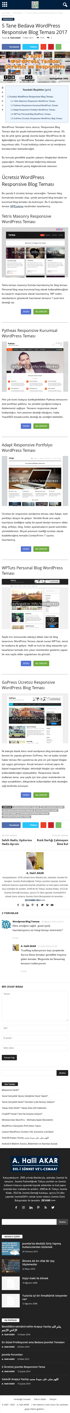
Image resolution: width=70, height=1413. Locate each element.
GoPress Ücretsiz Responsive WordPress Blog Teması (36, 118)
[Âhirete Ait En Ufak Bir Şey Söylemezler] (11, 1266)
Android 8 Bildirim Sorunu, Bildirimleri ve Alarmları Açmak (29, 1144)
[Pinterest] (33, 905)
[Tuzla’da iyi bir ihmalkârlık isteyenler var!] (11, 1300)
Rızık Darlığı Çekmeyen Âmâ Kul (52, 842)
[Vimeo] (47, 905)
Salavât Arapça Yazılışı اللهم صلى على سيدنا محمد (25, 1138)
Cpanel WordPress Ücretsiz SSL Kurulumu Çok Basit (27, 1132)
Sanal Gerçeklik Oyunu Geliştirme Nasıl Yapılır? (25, 1096)
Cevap (15, 938)
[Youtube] (52, 905)
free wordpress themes (46, 810)
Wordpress (18, 13)
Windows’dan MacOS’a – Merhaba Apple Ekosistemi (27, 1120)
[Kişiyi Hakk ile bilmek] (11, 1283)
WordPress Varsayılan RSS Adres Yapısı (21, 1126)
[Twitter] (42, 905)
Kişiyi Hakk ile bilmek (35, 1278)
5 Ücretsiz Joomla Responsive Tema (23, 1367)
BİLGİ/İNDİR (41, 311)
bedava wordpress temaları (26, 807)
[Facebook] (18, 905)
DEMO (26, 311)
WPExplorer (17, 206)
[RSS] (46, 1208)
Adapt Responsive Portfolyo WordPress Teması (33, 110)
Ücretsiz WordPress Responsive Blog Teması (30, 96)
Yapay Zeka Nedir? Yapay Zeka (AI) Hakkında (24, 1108)
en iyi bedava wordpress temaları (18, 810)
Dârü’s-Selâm (40, 1399)
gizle (47, 90)
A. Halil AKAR (14, 37)
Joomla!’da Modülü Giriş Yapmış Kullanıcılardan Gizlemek (41, 1245)
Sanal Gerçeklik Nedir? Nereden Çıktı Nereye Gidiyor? (28, 1102)
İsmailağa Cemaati (22, 1399)
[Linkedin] (28, 905)
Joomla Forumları (12, 1354)
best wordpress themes (52, 807)
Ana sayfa (6, 13)
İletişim (53, 1399)
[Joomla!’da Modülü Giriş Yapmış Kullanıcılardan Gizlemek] (11, 1248)
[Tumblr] (37, 905)
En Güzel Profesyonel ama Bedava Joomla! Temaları (33, 1342)
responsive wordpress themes (16, 817)
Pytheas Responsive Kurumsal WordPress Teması (34, 105)
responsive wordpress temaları (34, 813)
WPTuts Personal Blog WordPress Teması (31, 114)
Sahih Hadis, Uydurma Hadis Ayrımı (17, 842)
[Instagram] (23, 905)
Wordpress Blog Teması (26, 921)
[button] (64, 5)
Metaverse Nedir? (10, 1090)
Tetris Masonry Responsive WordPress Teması (33, 101)
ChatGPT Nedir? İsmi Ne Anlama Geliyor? (22, 1114)
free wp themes (10, 813)
